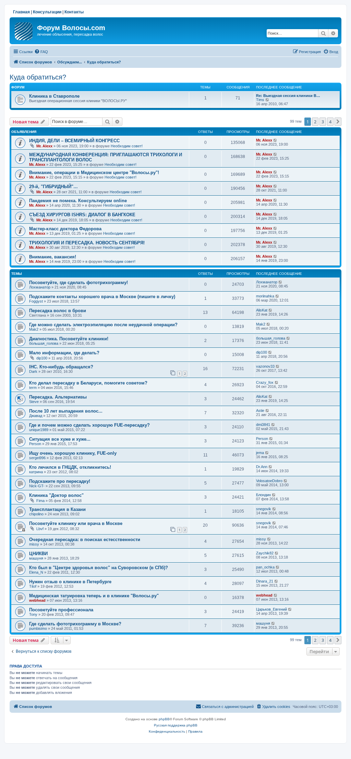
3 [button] (323, 122)
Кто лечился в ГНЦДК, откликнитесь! (70, 467)
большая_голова (43, 343)
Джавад (35, 416)
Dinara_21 (264, 581)
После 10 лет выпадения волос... (65, 411)
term (33, 387)
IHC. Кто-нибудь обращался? (61, 366)
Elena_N (36, 572)
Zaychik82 (265, 553)
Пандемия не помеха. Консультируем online (78, 200)
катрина (36, 472)
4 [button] (330, 122)
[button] (338, 122)
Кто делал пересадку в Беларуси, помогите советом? (88, 382)
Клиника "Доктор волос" (56, 495)
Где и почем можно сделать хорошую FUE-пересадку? (89, 425)
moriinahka (265, 296)
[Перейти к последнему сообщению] (275, 140)
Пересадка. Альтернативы (58, 397)
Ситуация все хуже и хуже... (59, 439)
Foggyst (36, 301)
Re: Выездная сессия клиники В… (288, 96)
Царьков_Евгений (271, 609)
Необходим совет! (127, 146)
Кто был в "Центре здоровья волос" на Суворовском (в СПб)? (98, 567)
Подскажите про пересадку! (59, 481)
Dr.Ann (261, 467)
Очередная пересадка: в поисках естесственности (84, 539)
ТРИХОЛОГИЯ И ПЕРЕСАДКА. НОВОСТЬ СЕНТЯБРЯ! (87, 242)
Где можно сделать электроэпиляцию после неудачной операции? (103, 324)
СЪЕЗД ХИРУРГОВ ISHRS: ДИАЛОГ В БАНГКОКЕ (82, 214)
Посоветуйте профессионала (61, 609)
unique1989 (38, 430)
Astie (260, 410)
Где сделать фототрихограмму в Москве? (75, 623)
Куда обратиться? (38, 77)
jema (260, 453)
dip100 (41, 358)
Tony (33, 614)
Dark (33, 371)
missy (34, 544)
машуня (36, 558)
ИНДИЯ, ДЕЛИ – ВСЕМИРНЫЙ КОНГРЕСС (74, 140)
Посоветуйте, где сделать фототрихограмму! (78, 282)
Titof (32, 586)
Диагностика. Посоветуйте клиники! (68, 338)
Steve (34, 402)
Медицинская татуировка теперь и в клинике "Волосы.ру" (94, 595)
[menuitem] (41, 52)
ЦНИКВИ (38, 553)
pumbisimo (38, 628)
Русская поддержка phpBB (175, 725)
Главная (21, 12)
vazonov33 (265, 366)
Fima (40, 501)
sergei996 (37, 458)
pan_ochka (265, 567)
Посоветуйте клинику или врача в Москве (75, 523)
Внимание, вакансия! (52, 256)
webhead (37, 600)
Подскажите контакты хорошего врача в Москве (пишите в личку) (102, 296)
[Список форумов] (24, 30)
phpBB (164, 719)
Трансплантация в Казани (57, 509)
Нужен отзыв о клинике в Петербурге (70, 581)
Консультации (47, 12)
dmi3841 (263, 425)
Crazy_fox (265, 382)
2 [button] (315, 122)
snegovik (263, 509)
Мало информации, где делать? (64, 352)
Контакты (74, 12)
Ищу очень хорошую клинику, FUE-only (73, 453)
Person (35, 444)
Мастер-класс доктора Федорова (65, 228)
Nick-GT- (37, 486)
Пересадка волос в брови (57, 310)
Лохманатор (39, 287)
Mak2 (33, 329)
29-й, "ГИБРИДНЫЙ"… (53, 186)
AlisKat (261, 310)
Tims (260, 100)
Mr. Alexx (44, 146)
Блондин (263, 495)
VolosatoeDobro (269, 481)
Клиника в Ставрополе (54, 96)
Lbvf (40, 529)
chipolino (36, 514)
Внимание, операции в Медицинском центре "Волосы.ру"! (94, 172)
